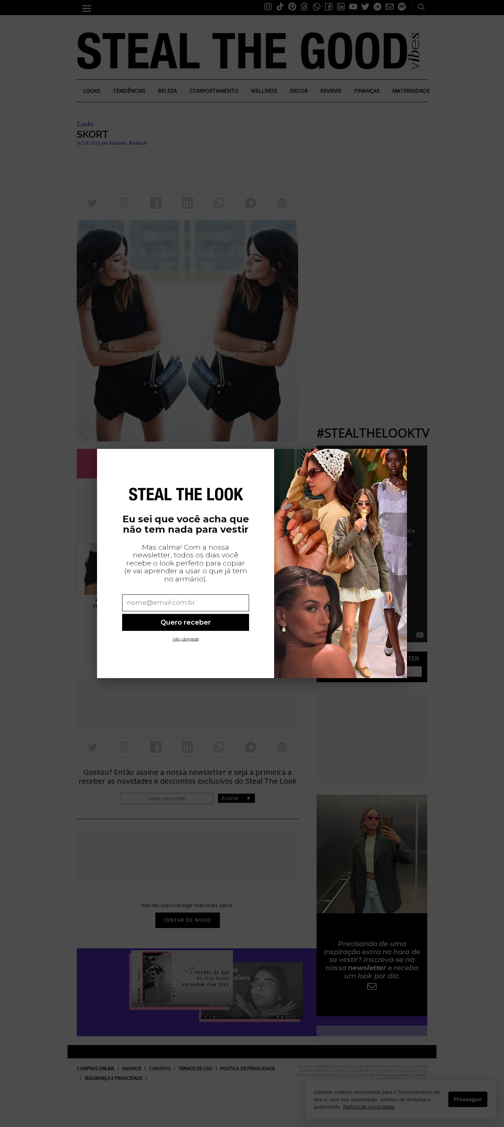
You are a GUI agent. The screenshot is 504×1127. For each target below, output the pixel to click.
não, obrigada (186, 639)
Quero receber (185, 622)
